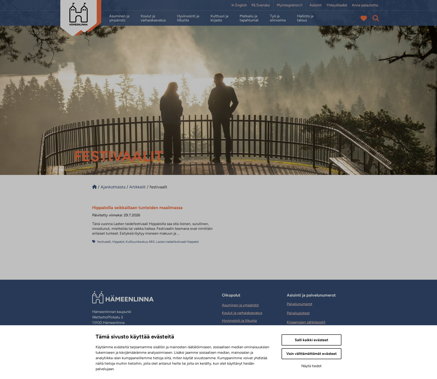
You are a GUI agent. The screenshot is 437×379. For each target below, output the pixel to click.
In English (239, 5)
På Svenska (261, 5)
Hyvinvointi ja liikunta (188, 18)
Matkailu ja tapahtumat (249, 18)
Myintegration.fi (289, 5)
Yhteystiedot (336, 5)
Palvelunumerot (299, 304)
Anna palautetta (365, 5)
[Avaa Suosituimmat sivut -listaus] (364, 18)
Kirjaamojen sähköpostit (306, 322)
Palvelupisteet (298, 313)
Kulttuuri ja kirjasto (219, 18)
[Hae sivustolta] (376, 18)
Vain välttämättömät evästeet (311, 353)
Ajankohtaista (113, 187)
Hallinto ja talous (305, 18)
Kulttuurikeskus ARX (140, 242)
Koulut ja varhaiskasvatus (153, 18)
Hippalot (118, 242)
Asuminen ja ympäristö (119, 18)
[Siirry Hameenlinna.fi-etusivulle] (94, 187)
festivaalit (104, 242)
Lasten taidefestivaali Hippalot (177, 242)
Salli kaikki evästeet (311, 340)
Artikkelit (137, 187)
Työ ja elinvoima (278, 18)
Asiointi (316, 5)
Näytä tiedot (311, 366)
